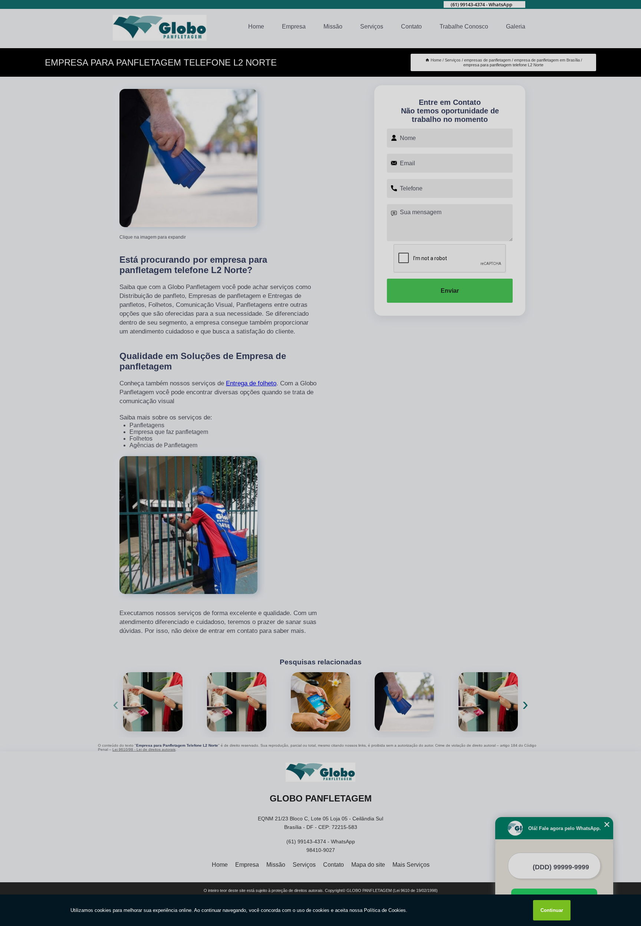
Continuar (551, 910)
